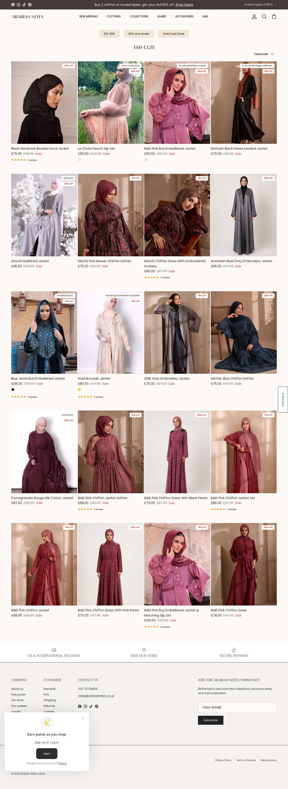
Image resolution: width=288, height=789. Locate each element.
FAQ (46, 694)
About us (17, 689)
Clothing (114, 16)
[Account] (253, 16)
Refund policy (269, 760)
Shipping (50, 700)
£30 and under (139, 34)
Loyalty (16, 711)
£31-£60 (109, 34)
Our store (17, 700)
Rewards (50, 689)
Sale (205, 16)
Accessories (184, 16)
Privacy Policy (223, 760)
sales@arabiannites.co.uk (96, 696)
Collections (139, 16)
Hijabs (161, 16)
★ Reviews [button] (283, 399)
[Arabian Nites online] (27, 16)
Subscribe (211, 720)
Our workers (19, 706)
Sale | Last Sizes (173, 34)
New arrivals (88, 16)
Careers (49, 711)
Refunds (49, 706)
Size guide (18, 694)
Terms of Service (246, 760)
